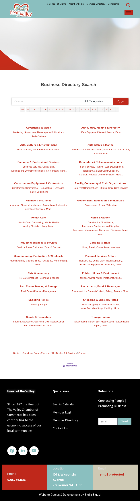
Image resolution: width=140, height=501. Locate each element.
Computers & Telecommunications (100, 162)
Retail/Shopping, (90, 304)
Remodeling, (46, 188)
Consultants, (48, 167)
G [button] (49, 109)
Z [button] (117, 109)
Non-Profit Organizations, (86, 188)
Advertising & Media (38, 127)
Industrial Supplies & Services (38, 242)
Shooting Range (38, 299)
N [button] (73, 109)
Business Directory (22, 353)
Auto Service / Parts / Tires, (116, 149)
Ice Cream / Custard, (94, 291)
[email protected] (111, 474)
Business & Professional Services (38, 162)
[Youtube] (34, 451)
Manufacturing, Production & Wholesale (38, 256)
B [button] (31, 109)
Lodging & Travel (100, 242)
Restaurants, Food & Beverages (100, 286)
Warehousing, (60, 260)
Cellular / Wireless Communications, (97, 174)
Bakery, (109, 291)
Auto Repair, (78, 149)
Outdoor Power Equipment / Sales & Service (39, 247)
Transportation (100, 317)
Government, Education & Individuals (100, 200)
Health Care (38, 217)
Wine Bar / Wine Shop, (92, 308)
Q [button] (85, 109)
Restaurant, (77, 291)
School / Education (107, 205)
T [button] (95, 109)
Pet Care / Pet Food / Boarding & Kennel (39, 278)
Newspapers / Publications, (50, 132)
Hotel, (85, 247)
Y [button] (113, 109)
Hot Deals (57, 353)
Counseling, (38, 222)
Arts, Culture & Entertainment (38, 144)
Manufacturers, (17, 260)
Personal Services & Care (100, 256)
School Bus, (94, 321)
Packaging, (47, 260)
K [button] (63, 109)
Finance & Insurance (38, 200)
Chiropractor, (52, 171)
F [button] (45, 109)
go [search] (122, 101)
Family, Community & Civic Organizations (100, 183)
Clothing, (108, 308)
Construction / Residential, (101, 222)
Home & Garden (100, 217)
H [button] (53, 109)
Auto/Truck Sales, (93, 149)
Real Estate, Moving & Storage (38, 286)
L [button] (66, 109)
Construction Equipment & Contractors (38, 183)
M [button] (70, 109)
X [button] (110, 109)
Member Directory (95, 3)
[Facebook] (12, 451)
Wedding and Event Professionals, (28, 171)
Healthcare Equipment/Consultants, (97, 264)
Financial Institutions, (31, 205)
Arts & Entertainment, (43, 149)
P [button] (81, 109)
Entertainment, (24, 149)
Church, (103, 188)
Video (57, 149)
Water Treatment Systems (109, 278)
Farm (117, 132)
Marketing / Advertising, (24, 132)
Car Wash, (97, 153)
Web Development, (114, 167)
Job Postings (70, 353)
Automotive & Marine (101, 144)
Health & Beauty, (114, 260)
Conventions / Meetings (108, 247)
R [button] (88, 109)
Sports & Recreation (38, 317)
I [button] (56, 109)
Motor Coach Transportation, (115, 321)
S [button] (92, 109)
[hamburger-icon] (129, 12)
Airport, (97, 325)
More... (106, 153)
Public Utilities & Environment (100, 273)
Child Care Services (118, 188)
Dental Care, (99, 260)
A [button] (28, 109)
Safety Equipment (39, 192)
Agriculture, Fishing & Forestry (100, 127)
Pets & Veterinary (38, 273)
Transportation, (79, 321)
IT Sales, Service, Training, (91, 167)
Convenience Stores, (109, 304)
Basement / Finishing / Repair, (114, 230)
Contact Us (113, 3)
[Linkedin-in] (23, 451)
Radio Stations (39, 136)
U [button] (99, 109)
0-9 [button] (22, 109)
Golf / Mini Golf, (41, 321)
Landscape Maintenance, (85, 230)
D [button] (38, 109)
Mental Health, (52, 222)
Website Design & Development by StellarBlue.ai (70, 494)
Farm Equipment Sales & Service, (97, 132)
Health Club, (85, 260)
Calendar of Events (56, 3)
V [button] (103, 109)
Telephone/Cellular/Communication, (101, 171)
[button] (128, 5)
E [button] (42, 109)
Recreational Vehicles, (35, 325)
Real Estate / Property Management (38, 291)
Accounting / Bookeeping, (55, 205)
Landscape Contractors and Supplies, (101, 226)
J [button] (59, 109)
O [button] (77, 109)
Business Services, (32, 167)
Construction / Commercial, (25, 188)
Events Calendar (42, 353)
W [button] (107, 109)
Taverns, (118, 291)
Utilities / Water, (87, 278)
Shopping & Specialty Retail (100, 299)
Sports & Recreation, (23, 321)
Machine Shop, (33, 260)
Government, (91, 205)
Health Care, (24, 222)
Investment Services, (35, 209)
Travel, (92, 247)
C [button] (35, 109)
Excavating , (59, 188)
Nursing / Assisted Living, (35, 226)
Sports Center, (57, 321)
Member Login (76, 3)
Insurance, (15, 205)
